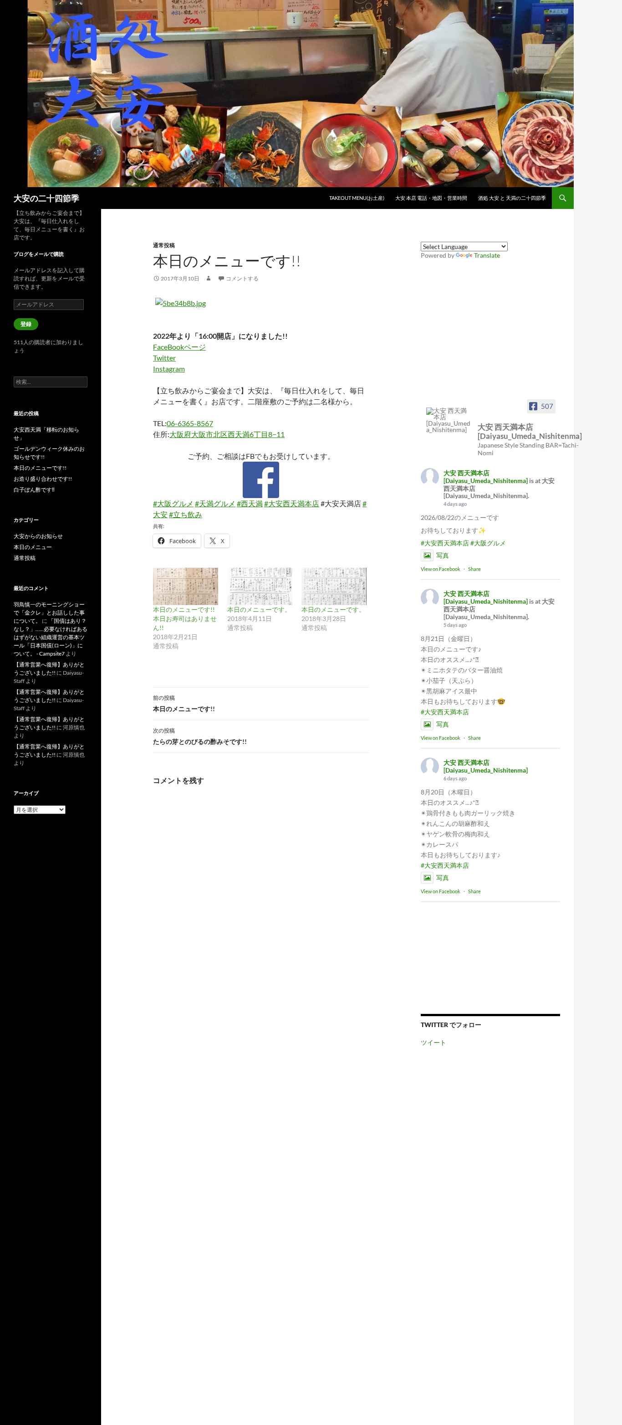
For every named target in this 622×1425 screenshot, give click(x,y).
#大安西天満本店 (291, 503)
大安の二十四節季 (46, 198)
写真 (442, 555)
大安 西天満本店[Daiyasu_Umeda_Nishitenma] (486, 476)
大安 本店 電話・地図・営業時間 (431, 198)
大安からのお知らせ (38, 536)
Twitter (164, 357)
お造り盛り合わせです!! (43, 478)
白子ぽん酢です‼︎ (34, 489)
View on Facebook (440, 569)
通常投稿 (164, 245)
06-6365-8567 (190, 423)
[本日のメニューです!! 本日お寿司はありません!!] (185, 586)
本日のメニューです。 (259, 609)
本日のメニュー (33, 547)
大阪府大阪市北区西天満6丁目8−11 (227, 434)
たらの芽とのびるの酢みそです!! (200, 736)
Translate (487, 255)
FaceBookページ (179, 346)
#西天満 (250, 503)
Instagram (169, 368)
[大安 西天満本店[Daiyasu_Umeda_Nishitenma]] (449, 420)
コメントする (242, 278)
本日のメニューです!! (184, 703)
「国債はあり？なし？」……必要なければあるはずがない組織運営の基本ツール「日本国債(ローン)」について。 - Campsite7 (50, 637)
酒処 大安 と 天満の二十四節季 (512, 198)
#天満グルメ (215, 503)
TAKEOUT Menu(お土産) (356, 198)
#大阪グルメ (173, 503)
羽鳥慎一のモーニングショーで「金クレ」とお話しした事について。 (49, 612)
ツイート (433, 1042)
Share (474, 569)
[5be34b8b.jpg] (180, 302)
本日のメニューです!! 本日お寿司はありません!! (185, 618)
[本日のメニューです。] (259, 586)
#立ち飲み (185, 514)
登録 (25, 324)
